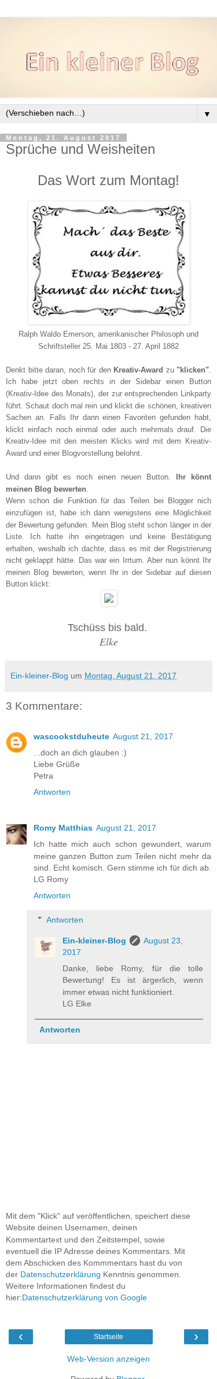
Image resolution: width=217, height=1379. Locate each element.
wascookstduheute (71, 736)
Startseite (108, 1337)
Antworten (52, 792)
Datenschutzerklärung (60, 1274)
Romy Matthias (63, 827)
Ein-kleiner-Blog (94, 940)
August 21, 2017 (143, 736)
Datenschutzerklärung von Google (84, 1297)
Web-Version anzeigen (108, 1358)
